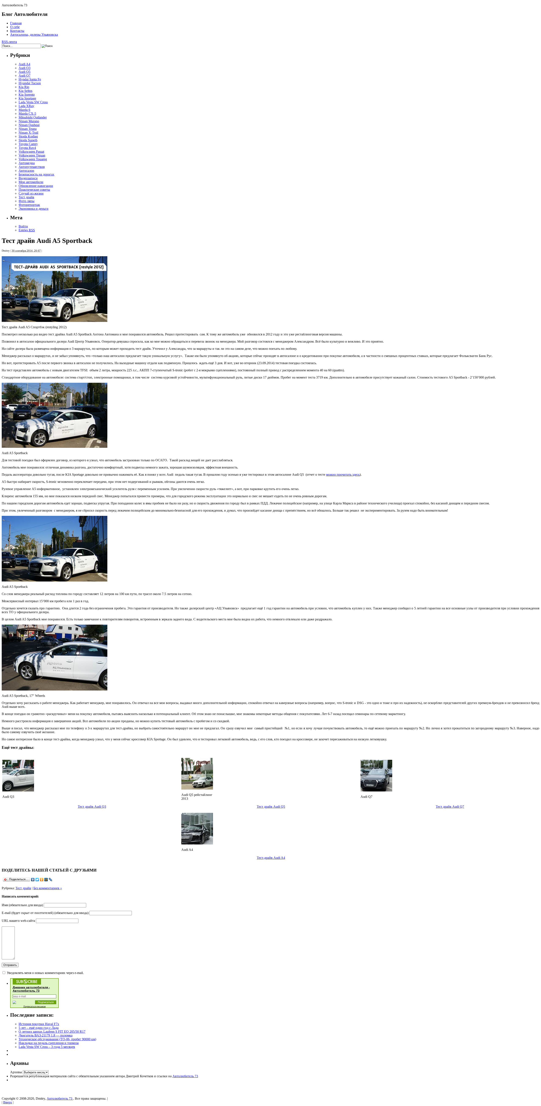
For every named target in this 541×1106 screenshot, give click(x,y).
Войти (23, 226)
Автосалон (26, 170)
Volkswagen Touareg (33, 159)
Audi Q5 (24, 72)
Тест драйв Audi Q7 (450, 806)
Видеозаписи (28, 178)
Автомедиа (27, 163)
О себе (15, 27)
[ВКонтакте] (33, 879)
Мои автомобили (31, 182)
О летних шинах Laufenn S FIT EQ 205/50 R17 (52, 1031)
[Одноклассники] (42, 879)
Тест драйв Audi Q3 (92, 806)
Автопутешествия (32, 167)
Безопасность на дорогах (36, 174)
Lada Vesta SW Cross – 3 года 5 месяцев (47, 1047)
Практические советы (34, 189)
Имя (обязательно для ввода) (22, 905)
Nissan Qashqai (29, 125)
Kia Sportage (27, 98)
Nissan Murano (29, 121)
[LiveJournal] (50, 879)
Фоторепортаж (29, 205)
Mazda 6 (24, 110)
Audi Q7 (24, 75)
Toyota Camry (28, 144)
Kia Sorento (27, 94)
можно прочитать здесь (343, 474)
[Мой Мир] (46, 879)
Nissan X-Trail (28, 132)
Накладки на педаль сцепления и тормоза (49, 1043)
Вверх (7, 1102)
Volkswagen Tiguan (32, 155)
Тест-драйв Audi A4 (271, 857)
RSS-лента (9, 42)
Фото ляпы (26, 201)
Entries (27, 230)
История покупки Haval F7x (39, 1024)
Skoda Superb (28, 140)
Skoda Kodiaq (28, 136)
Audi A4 (24, 64)
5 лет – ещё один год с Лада (39, 1028)
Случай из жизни (31, 193)
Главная (16, 23)
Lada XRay (26, 106)
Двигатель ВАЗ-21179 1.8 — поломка (45, 1035)
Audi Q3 (24, 68)
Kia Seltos (25, 91)
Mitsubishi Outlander (33, 117)
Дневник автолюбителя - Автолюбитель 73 (31, 989)
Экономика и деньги (33, 208)
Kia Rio (24, 87)
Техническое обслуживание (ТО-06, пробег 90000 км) (57, 1039)
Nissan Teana (28, 129)
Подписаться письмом (34, 1006)
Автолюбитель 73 (185, 1076)
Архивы (16, 1072)
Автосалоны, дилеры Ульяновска (34, 34)
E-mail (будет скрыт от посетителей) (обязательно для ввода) (45, 913)
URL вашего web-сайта (18, 920)
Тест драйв (26, 197)
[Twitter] (37, 879)
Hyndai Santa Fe (30, 79)
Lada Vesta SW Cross (33, 102)
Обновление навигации (36, 186)
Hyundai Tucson (30, 83)
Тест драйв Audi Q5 (271, 806)
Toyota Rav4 (27, 148)
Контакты (17, 31)
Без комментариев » (47, 888)
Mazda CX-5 (27, 113)
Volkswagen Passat (31, 151)
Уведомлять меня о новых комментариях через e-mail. (45, 973)
